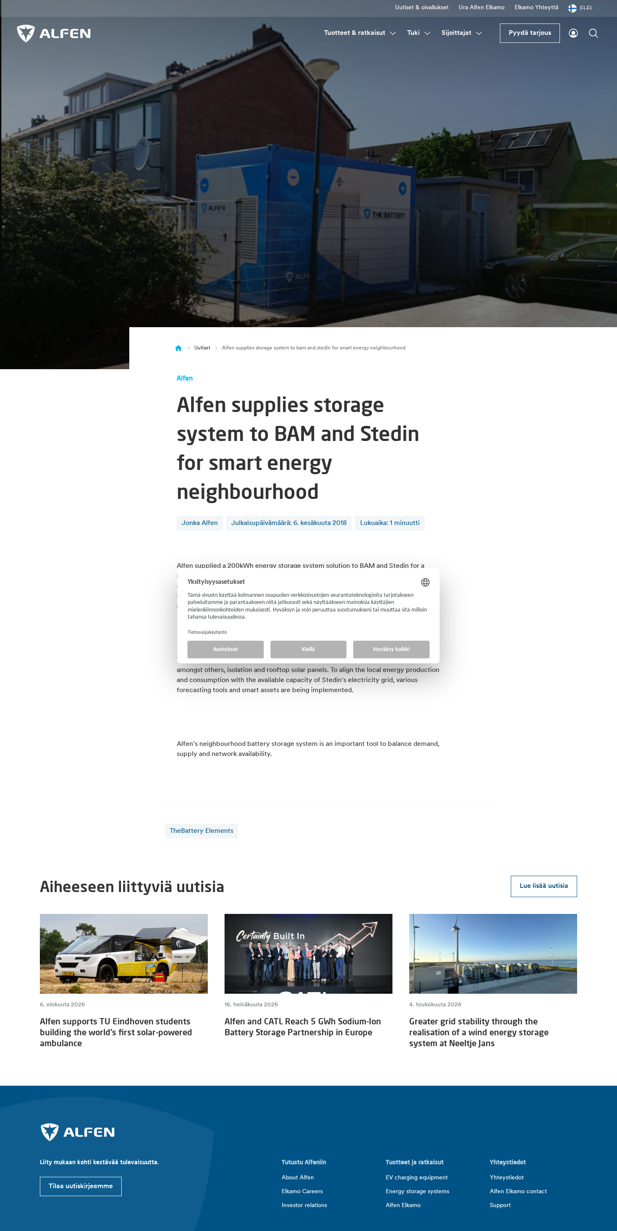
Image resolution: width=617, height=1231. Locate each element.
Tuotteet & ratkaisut (354, 33)
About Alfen (298, 1178)
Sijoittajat (456, 33)
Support (500, 1205)
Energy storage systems (417, 1192)
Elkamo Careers (302, 1192)
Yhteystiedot (507, 1178)
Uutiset (202, 348)
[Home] (178, 348)
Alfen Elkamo (403, 1205)
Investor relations (304, 1205)
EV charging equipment (417, 1178)
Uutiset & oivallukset (422, 8)
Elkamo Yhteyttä (536, 8)
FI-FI (586, 8)
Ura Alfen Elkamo (482, 8)
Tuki (413, 33)
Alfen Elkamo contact (518, 1192)
